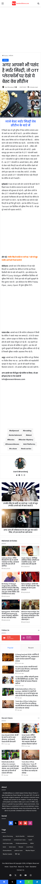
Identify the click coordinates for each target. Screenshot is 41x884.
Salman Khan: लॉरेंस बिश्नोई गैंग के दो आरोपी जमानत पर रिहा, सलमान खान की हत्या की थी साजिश (10, 562)
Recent (31, 648)
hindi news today (8, 843)
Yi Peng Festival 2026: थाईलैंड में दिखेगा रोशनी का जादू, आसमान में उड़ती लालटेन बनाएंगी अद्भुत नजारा (27, 657)
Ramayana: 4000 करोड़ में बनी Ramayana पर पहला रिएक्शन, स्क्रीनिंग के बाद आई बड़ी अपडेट (10, 615)
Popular (10, 648)
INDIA (32, 843)
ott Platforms (29, 444)
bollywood (14, 431)
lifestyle (21, 847)
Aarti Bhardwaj (9, 87)
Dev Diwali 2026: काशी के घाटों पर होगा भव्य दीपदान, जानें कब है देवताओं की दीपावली (26, 669)
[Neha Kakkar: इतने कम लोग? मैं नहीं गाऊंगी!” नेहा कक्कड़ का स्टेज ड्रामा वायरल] (30, 577)
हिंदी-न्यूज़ (17, 854)
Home (5, 55)
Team (27, 866)
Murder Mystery (26, 440)
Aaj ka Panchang (8, 836)
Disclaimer (33, 866)
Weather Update (7, 854)
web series (26, 449)
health (30, 840)
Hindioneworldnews (21, 843)
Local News (29, 847)
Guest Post (13, 866)
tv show (13, 449)
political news (19, 850)
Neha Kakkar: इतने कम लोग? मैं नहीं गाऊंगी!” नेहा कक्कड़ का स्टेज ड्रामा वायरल (30, 587)
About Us (21, 866)
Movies (11, 440)
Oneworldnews (12, 444)
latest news (12, 847)
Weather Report (30, 850)
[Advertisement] (20, 29)
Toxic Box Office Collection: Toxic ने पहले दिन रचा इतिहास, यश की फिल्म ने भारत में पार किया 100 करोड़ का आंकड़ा (26, 704)
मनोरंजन (11, 55)
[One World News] (20, 3)
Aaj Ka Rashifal (20, 836)
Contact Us (20, 870)
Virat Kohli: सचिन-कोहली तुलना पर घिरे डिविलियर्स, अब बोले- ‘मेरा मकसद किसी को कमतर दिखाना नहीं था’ (26, 680)
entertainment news (20, 840)
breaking (27, 431)
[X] (21, 475)
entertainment (16, 435)
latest (29, 435)
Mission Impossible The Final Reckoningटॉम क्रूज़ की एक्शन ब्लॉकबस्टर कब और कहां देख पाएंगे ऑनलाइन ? (30, 616)
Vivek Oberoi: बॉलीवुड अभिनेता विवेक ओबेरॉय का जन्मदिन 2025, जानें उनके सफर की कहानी (30, 561)
